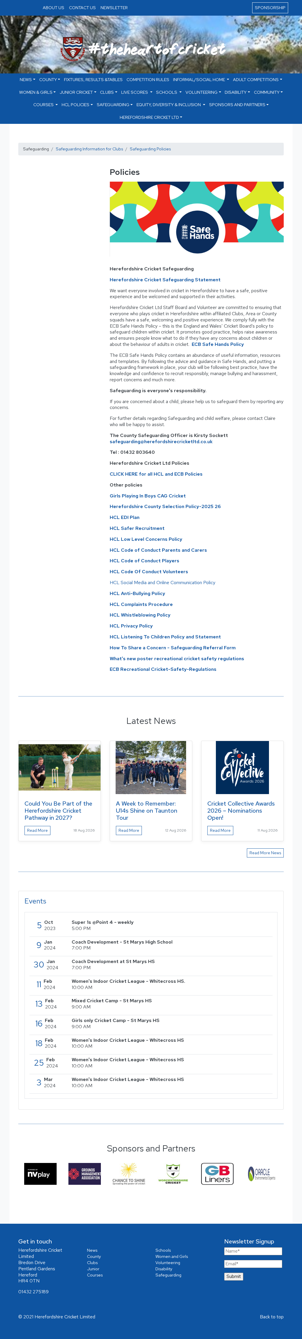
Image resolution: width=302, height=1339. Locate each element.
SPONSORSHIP (270, 7)
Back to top (272, 1317)
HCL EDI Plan (124, 517)
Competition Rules (148, 79)
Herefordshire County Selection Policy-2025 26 (165, 506)
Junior (93, 1268)
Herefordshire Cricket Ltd (149, 117)
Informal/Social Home (199, 79)
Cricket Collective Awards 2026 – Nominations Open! (241, 811)
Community (267, 92)
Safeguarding (113, 104)
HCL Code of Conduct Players (144, 561)
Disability (236, 92)
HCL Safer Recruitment (137, 528)
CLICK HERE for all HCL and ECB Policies (156, 474)
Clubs (107, 92)
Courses (44, 104)
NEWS (26, 79)
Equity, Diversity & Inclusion (169, 104)
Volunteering (202, 92)
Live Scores (135, 92)
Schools (167, 92)
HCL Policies (75, 104)
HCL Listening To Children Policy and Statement (165, 637)
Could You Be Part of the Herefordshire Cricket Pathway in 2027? (58, 811)
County (48, 79)
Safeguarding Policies (150, 149)
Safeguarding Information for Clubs (89, 149)
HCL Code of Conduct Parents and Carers (158, 550)
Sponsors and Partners (237, 104)
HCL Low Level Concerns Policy (146, 539)
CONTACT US (82, 7)
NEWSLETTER (114, 7)
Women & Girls (35, 92)
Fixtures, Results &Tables (93, 79)
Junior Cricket (76, 92)
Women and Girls (171, 1256)
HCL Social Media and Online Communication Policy (162, 582)
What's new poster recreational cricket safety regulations (177, 658)
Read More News (265, 852)
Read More (37, 830)
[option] (40, 1173)
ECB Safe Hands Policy (218, 344)
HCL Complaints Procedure (141, 604)
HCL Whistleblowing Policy (140, 615)
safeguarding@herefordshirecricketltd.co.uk (162, 441)
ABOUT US (53, 7)
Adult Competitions (256, 79)
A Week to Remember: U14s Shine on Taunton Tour (146, 811)
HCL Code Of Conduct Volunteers (149, 572)
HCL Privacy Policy (131, 626)
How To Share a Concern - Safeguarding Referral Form (173, 648)
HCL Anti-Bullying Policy (137, 593)
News (92, 1250)
